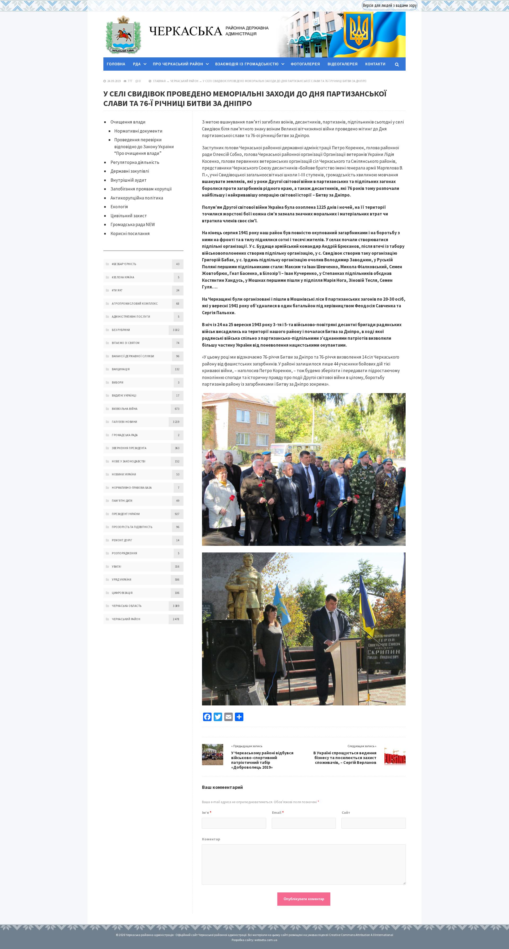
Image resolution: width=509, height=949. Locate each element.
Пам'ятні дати (122, 501)
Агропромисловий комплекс (135, 303)
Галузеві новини (124, 422)
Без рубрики (121, 330)
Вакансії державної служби (133, 356)
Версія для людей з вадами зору (389, 5)
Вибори (117, 382)
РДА (137, 64)
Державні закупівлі (130, 171)
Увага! (116, 566)
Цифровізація (122, 593)
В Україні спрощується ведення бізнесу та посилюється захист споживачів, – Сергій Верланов (344, 757)
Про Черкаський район (178, 64)
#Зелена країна (123, 277)
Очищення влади (128, 122)
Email (278, 812)
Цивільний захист (129, 216)
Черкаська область (127, 606)
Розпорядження (124, 553)
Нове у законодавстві (128, 461)
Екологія (119, 207)
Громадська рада (125, 435)
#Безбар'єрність (124, 264)
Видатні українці (124, 395)
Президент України (126, 514)
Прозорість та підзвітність (132, 527)
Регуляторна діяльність (135, 162)
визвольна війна (125, 409)
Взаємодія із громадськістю (247, 64)
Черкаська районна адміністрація (123, 34)
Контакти (375, 64)
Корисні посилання (130, 233)
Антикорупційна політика (137, 198)
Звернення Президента (129, 448)
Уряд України (121, 579)
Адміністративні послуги (131, 316)
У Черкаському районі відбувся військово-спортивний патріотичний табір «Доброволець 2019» (262, 760)
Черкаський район (184, 81)
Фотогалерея (305, 64)
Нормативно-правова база (132, 488)
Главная (159, 81)
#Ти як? (117, 290)
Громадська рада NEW (133, 224)
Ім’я (206, 812)
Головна (116, 64)
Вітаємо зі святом (126, 343)
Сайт (346, 812)
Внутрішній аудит (129, 180)
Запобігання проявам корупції (141, 189)
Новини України (124, 474)
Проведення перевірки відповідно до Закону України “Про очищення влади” (144, 146)
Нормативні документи (138, 131)
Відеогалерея (343, 64)
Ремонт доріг (122, 540)
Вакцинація (121, 369)
